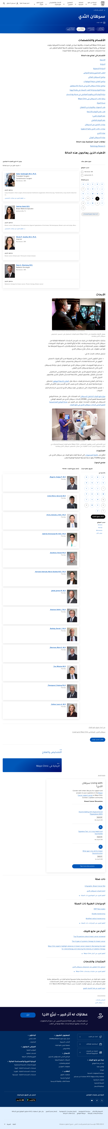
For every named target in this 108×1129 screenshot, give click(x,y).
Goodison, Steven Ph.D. (58, 553)
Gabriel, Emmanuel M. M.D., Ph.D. (54, 534)
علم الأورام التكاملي (98, 120)
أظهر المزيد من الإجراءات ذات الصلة (93, 923)
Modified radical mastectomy (95, 919)
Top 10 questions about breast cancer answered (89, 937)
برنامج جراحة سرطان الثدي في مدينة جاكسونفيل (87, 86)
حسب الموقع (85, 168)
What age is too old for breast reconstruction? (93, 852)
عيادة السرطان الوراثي (97, 138)
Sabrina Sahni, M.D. (23, 206)
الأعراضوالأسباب (101, 29)
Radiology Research (97, 146)
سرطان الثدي (91, 17)
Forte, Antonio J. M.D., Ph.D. (56, 515)
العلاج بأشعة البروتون (61, 381)
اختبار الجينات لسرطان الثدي (96, 891)
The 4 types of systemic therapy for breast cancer (88, 941)
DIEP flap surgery (99, 909)
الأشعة (102, 60)
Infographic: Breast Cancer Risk (95, 886)
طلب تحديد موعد (97, 740)
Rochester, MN (89, 172)
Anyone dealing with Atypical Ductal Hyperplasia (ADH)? (91, 813)
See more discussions (87, 866)
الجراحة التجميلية (99, 69)
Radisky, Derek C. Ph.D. (58, 629)
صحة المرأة (101, 103)
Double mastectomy (98, 914)
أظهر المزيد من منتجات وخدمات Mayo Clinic (90, 971)
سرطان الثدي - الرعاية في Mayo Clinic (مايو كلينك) (88, 732)
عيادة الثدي (101, 133)
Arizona (100, 525)
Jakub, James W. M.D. (58, 591)
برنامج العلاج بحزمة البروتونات (94, 82)
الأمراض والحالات (98, 10)
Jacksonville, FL (89, 175)
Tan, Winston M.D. (59, 666)
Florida (100, 528)
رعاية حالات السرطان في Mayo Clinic (91, 99)
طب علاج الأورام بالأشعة (96, 112)
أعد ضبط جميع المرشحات (90, 214)
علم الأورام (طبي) (98, 116)
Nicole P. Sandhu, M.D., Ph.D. (26, 237)
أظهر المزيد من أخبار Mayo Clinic (94, 954)
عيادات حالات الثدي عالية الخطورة (93, 129)
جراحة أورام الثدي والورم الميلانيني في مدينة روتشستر (85, 95)
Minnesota (99, 530)
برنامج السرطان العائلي (96, 77)
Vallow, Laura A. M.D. (58, 704)
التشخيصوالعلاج (91, 29)
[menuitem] (100, 29)
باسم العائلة (85, 180)
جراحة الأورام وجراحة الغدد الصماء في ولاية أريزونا (87, 90)
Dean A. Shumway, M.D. (24, 265)
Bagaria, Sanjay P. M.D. (57, 477)
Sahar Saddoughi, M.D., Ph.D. (26, 174)
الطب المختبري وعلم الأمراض (94, 73)
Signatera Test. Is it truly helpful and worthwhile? (90, 833)
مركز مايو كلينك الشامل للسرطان (92, 397)
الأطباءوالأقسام (81, 29)
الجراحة (102, 64)
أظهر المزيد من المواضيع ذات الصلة (93, 896)
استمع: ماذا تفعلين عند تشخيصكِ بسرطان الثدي (88, 967)
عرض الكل (99, 533)
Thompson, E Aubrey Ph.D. (56, 685)
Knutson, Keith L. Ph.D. (58, 610)
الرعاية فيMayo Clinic (71, 29)
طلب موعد (99, 22)
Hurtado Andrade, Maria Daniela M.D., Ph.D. (50, 572)
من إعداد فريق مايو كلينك (97, 727)
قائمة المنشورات (91, 455)
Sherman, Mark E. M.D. (57, 648)
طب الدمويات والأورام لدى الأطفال (92, 108)
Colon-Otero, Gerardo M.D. (56, 496)
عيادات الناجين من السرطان (95, 125)
